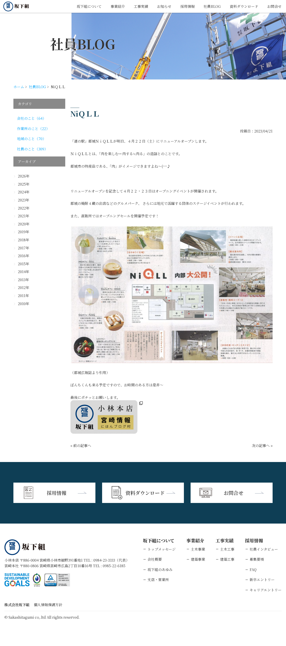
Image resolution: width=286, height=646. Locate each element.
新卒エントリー (262, 579)
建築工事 (227, 559)
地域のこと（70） (31, 138)
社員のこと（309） (32, 149)
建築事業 (198, 559)
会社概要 (154, 559)
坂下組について (89, 6)
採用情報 (187, 6)
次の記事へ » (262, 445)
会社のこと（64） (31, 118)
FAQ (253, 569)
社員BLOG (212, 6)
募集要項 (257, 559)
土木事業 (198, 549)
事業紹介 (118, 6)
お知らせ (164, 6)
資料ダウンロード (244, 6)
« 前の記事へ (80, 445)
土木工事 (227, 549)
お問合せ (274, 6)
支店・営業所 (158, 579)
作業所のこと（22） (33, 128)
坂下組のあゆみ (159, 569)
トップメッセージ (161, 549)
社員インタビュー (264, 549)
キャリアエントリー (266, 590)
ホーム (18, 86)
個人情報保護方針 (48, 604)
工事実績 (141, 6)
